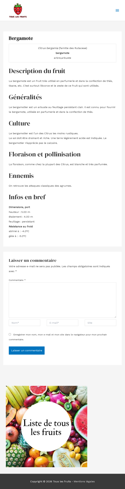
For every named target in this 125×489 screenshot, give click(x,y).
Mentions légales (84, 481)
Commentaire (17, 280)
